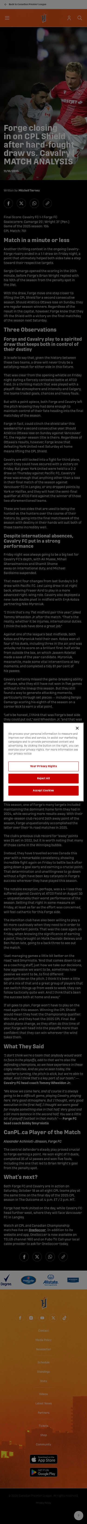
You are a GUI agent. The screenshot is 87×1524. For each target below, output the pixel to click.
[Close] (77, 728)
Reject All (43, 778)
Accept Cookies (43, 790)
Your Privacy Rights (43, 766)
